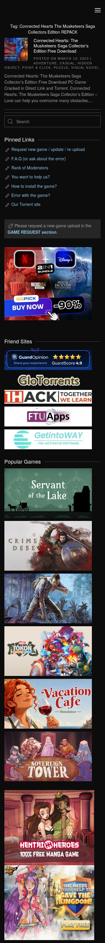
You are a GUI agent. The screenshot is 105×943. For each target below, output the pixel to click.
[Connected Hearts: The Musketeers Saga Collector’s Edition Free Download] (16, 49)
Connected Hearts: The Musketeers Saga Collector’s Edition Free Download (61, 45)
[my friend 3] (48, 396)
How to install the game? (34, 186)
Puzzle (61, 67)
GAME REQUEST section (32, 232)
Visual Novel (85, 67)
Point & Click (36, 67)
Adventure (45, 63)
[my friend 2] (48, 379)
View (48, 492)
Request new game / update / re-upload (48, 149)
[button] (98, 10)
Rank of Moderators (29, 168)
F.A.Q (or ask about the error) (38, 158)
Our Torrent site (26, 204)
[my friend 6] (48, 416)
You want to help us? (30, 177)
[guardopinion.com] (48, 358)
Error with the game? (30, 195)
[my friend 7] (48, 439)
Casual (67, 63)
